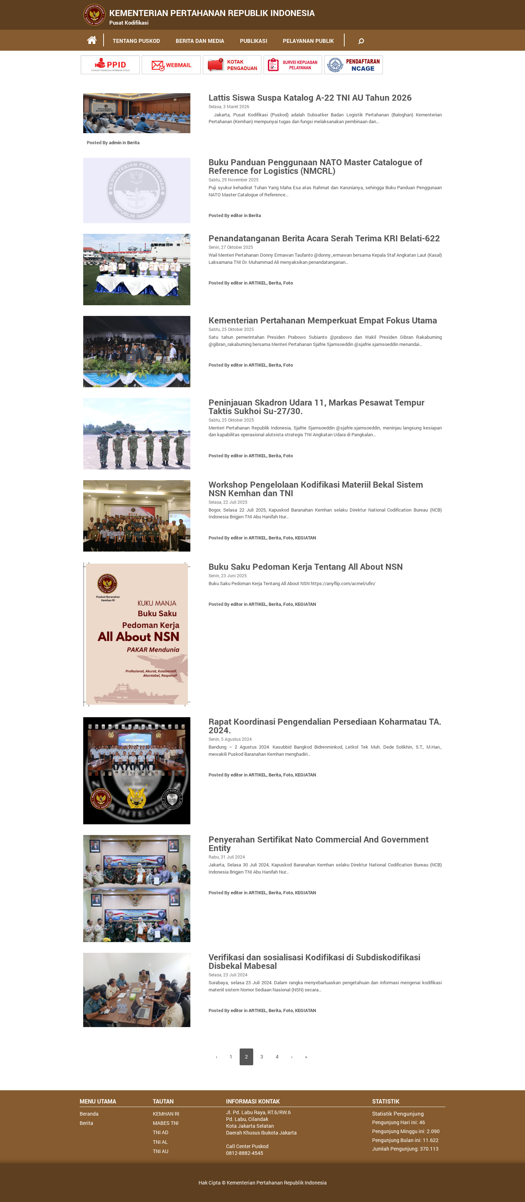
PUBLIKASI (253, 40)
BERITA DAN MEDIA (200, 40)
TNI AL (160, 1141)
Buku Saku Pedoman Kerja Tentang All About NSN (306, 566)
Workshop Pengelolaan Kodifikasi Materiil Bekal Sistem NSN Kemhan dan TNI (316, 489)
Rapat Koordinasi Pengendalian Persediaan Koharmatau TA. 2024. (325, 726)
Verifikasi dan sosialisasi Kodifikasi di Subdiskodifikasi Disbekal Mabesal (314, 961)
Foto (288, 283)
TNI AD (160, 1132)
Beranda (89, 1113)
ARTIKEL (257, 283)
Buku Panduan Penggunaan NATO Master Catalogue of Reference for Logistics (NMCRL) (315, 166)
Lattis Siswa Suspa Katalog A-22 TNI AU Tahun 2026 (310, 97)
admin (115, 142)
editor (237, 215)
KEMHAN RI (166, 1113)
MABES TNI (166, 1123)
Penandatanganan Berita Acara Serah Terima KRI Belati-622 (324, 238)
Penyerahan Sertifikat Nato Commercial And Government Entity (319, 844)
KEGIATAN (305, 537)
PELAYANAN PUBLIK (308, 40)
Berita (133, 142)
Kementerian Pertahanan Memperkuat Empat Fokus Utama (323, 320)
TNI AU (160, 1151)
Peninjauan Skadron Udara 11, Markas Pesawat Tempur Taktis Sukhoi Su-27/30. (316, 407)
